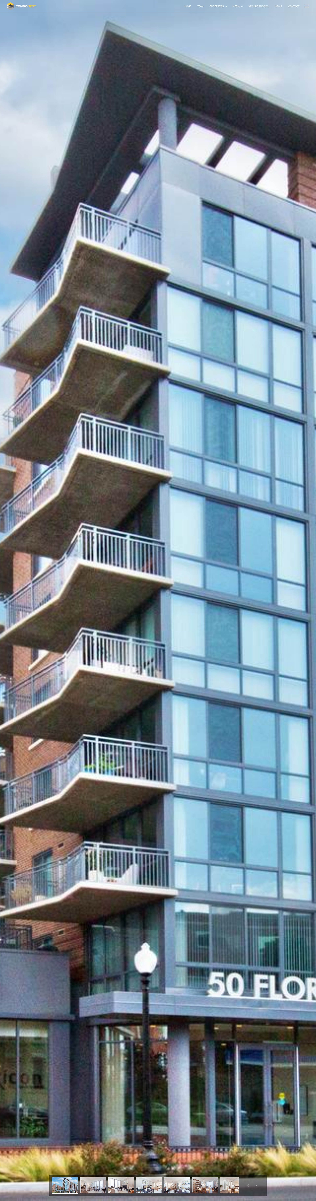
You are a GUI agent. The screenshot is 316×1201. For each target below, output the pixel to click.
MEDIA (236, 6)
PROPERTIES (217, 6)
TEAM (200, 6)
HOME (187, 6)
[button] (65, 1185)
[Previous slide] (248, 1185)
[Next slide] (256, 1185)
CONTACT (293, 6)
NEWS (278, 6)
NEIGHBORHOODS (259, 6)
